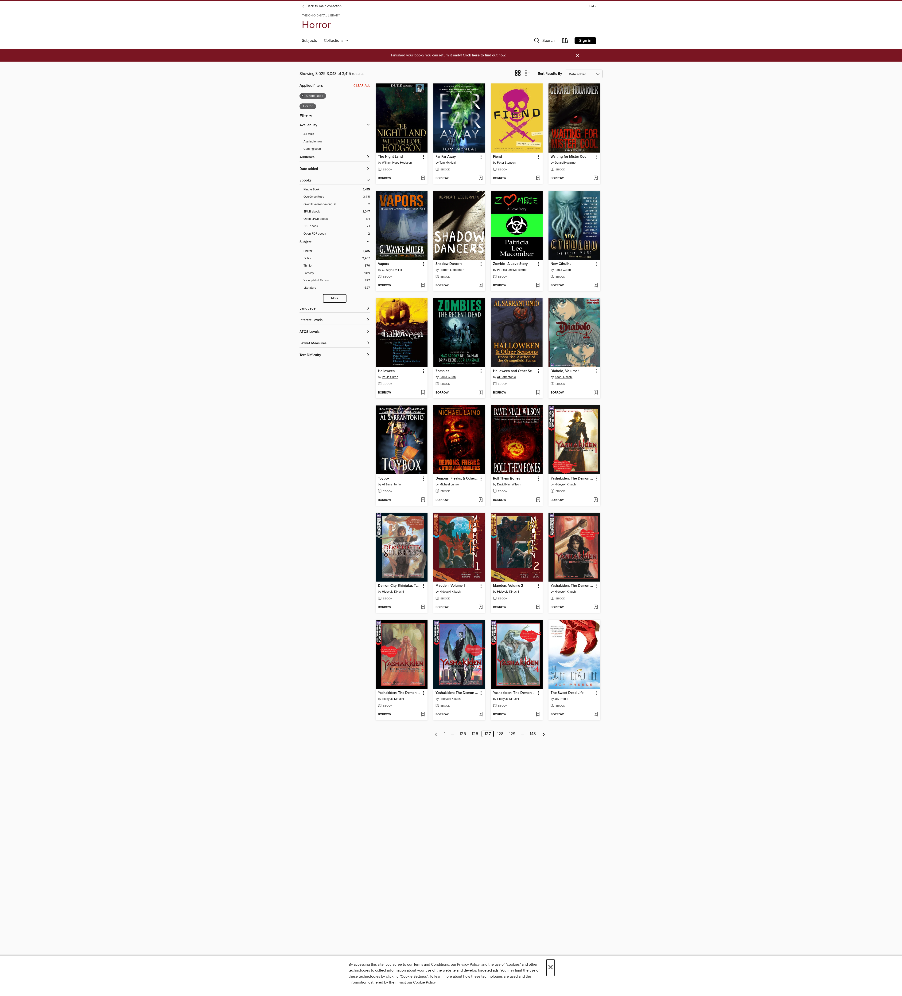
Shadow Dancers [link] (448, 264)
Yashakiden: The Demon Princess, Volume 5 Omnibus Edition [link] (456, 693)
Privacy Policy (468, 964)
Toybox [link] (383, 478)
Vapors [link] (383, 264)
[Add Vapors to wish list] (423, 286)
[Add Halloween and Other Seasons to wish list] (538, 393)
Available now (312, 141)
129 (512, 733)
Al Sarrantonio (506, 377)
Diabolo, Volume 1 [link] (565, 371)
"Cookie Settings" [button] (414, 976)
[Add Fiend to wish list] (538, 178)
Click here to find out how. (484, 55)
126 (475, 733)
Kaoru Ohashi (563, 377)
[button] (543, 41)
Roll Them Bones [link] (506, 478)
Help (592, 6)
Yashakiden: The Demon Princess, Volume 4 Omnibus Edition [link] (514, 693)
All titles (308, 134)
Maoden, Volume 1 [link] (450, 586)
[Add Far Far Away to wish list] (480, 178)
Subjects (309, 40)
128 (500, 733)
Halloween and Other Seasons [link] (514, 371)
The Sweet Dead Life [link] (567, 693)
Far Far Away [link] (445, 157)
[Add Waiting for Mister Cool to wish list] (596, 178)
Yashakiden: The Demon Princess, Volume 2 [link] (572, 586)
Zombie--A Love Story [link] (510, 264)
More (334, 298)
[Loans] (565, 41)
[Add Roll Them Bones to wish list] (538, 500)
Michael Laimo (449, 484)
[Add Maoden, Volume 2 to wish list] (538, 607)
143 (533, 733)
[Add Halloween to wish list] (423, 393)
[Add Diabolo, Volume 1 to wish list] (596, 393)
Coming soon (312, 149)
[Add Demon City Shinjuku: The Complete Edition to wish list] (423, 607)
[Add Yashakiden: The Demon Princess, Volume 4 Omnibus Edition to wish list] (538, 715)
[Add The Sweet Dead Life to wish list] (596, 715)
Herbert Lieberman (451, 270)
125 (462, 733)
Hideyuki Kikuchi (565, 484)
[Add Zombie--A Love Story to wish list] (538, 286)
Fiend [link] (497, 157)
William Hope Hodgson (397, 163)
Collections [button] (334, 40)
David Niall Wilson (509, 484)
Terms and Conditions (431, 964)
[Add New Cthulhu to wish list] (596, 286)
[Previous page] (436, 734)
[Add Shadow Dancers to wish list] (480, 286)
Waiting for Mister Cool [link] (569, 157)
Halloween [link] (386, 371)
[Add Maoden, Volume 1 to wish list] (480, 607)
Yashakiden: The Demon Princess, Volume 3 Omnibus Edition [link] (399, 693)
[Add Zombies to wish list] (480, 393)
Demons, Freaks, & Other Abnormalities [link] (456, 478)
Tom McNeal (447, 163)
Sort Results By (550, 73)
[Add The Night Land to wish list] (423, 178)
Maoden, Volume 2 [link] (508, 586)
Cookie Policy (424, 982)
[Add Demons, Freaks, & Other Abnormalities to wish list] (480, 500)
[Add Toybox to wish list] (423, 500)
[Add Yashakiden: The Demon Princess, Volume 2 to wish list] (596, 607)
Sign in (585, 40)
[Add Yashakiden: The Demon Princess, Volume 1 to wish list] (596, 500)
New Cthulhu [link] (561, 264)
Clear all (362, 85)
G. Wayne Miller (392, 270)
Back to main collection (324, 6)
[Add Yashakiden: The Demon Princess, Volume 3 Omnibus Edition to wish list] (423, 715)
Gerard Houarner (565, 163)
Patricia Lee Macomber (512, 270)
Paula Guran (563, 270)
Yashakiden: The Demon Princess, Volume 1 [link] (572, 478)
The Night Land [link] (390, 157)
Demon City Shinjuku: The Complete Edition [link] (399, 586)
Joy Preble (561, 699)
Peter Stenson (506, 163)
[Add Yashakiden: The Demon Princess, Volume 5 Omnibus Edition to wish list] (480, 715)
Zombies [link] (442, 371)
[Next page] (543, 734)
